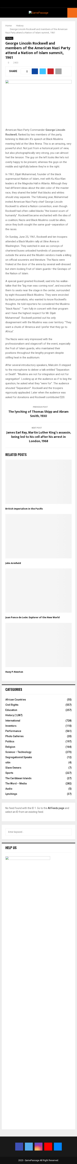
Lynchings (11, 793)
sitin (7, 762)
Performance (13, 731)
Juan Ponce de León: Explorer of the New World (32, 617)
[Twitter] (29, 1147)
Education (11, 710)
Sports (9, 772)
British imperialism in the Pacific (24, 509)
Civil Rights (11, 704)
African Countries (15, 699)
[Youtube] (48, 1147)
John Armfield (13, 563)
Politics (9, 741)
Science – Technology (18, 752)
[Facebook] (19, 1147)
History (9, 38)
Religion (10, 746)
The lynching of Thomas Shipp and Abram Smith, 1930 (38, 414)
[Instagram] (38, 1147)
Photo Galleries (14, 736)
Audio (8, 788)
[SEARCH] (68, 832)
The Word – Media (16, 783)
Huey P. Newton (14, 672)
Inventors (10, 725)
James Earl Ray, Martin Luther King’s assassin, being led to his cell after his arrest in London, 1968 (38, 437)
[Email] (58, 1147)
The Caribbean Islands (18, 778)
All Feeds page (56, 808)
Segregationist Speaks (18, 757)
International (12, 720)
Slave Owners (13, 767)
